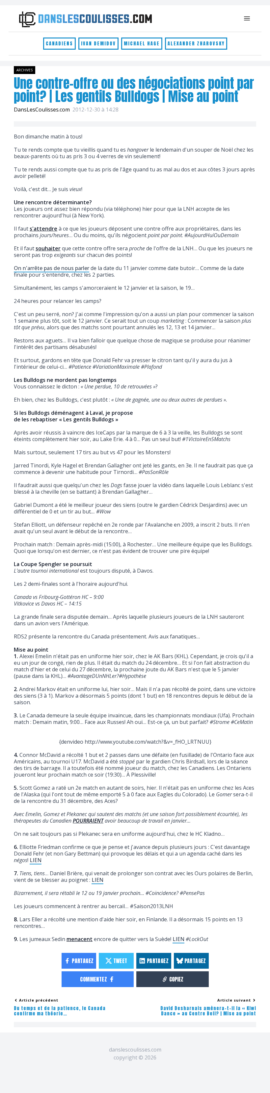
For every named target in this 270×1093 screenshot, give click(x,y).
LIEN (35, 860)
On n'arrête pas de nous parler (51, 268)
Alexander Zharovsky (196, 43)
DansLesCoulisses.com (42, 109)
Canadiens (59, 43)
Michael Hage (142, 43)
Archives (24, 70)
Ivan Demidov (98, 43)
